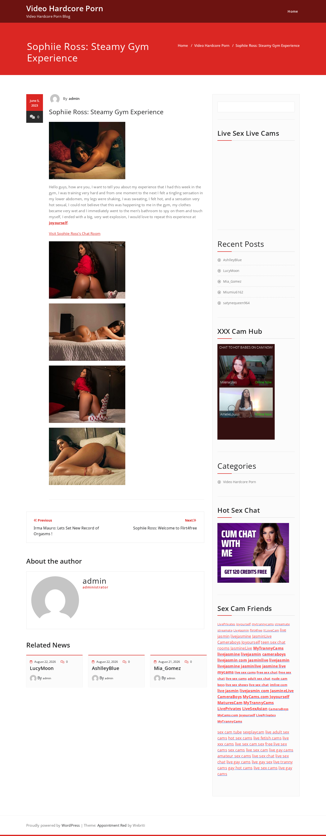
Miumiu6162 (233, 292)
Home (293, 11)
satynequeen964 (236, 303)
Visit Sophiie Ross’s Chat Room (74, 233)
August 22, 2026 (45, 662)
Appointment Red (111, 825)
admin (74, 98)
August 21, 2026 (169, 662)
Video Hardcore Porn (211, 45)
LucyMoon (42, 668)
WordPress (71, 825)
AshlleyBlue (105, 668)
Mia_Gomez (167, 668)
